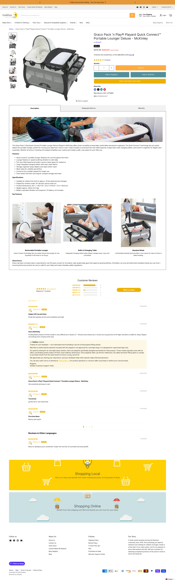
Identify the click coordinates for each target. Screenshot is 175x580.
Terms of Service (26, 570)
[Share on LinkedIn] (101, 89)
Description (34, 108)
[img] (33, 306)
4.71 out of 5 (51, 289)
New (81, 23)
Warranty (141, 108)
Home (11, 29)
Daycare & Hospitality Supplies (55, 23)
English (154, 7)
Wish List (169, 23)
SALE (88, 23)
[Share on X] (98, 89)
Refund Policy (93, 543)
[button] (98, 60)
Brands (73, 23)
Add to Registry (111, 75)
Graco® (98, 42)
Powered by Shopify (15, 574)
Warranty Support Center (96, 554)
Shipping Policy (93, 540)
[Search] (132, 15)
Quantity (96, 63)
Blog (56, 7)
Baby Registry (48, 7)
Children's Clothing (22, 23)
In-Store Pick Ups (94, 546)
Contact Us (13, 7)
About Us (5, 7)
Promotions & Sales (94, 551)
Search (11, 570)
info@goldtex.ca (64, 361)
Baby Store (7, 23)
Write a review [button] (129, 290)
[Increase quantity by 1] (111, 67)
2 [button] (86, 427)
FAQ (89, 548)
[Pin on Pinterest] (104, 89)
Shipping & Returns (89, 108)
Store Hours (21, 7)
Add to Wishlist (148, 75)
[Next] (135, 2)
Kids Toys (36, 23)
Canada (166, 7)
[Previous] (40, 2)
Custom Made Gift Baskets (34, 7)
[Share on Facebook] (95, 89)
